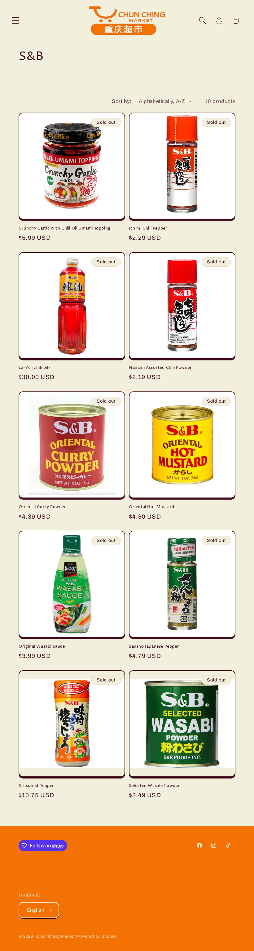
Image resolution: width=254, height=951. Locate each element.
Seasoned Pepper (36, 785)
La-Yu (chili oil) (34, 367)
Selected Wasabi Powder (154, 785)
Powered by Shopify (96, 936)
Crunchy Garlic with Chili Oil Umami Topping (65, 228)
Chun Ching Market (56, 936)
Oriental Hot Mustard (151, 507)
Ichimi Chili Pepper (148, 228)
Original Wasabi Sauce (42, 646)
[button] (15, 20)
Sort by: (121, 101)
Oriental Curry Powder (42, 507)
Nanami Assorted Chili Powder (160, 367)
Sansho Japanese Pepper (154, 646)
